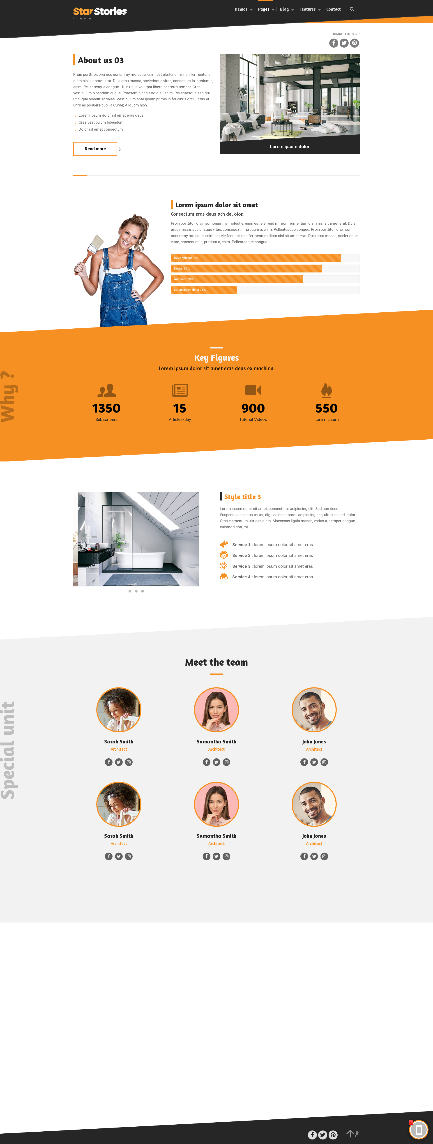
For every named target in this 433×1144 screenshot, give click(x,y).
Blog (284, 9)
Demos (241, 9)
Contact (333, 9)
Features (307, 9)
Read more (95, 148)
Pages (263, 9)
